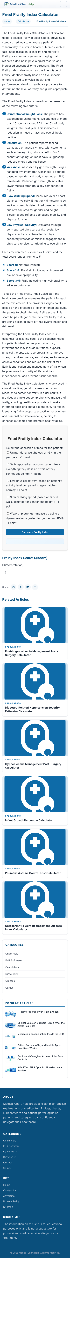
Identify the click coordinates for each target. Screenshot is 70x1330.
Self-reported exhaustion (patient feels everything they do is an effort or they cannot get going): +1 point (33, 469)
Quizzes (10, 980)
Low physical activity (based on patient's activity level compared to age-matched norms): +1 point (34, 485)
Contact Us (9, 1190)
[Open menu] (63, 4)
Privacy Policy (11, 1201)
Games (9, 987)
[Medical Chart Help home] (18, 4)
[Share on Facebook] (13, 587)
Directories (11, 973)
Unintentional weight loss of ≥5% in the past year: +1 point (33, 455)
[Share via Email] (35, 587)
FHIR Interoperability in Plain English (38, 1011)
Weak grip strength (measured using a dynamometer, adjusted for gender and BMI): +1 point (35, 518)
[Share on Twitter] (21, 587)
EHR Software (13, 960)
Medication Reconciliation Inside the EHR (40, 1034)
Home (7, 21)
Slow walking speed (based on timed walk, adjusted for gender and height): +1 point (32, 501)
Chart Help (11, 953)
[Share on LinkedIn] (28, 587)
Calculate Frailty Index (35, 532)
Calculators (23, 21)
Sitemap (8, 1206)
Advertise (9, 1195)
